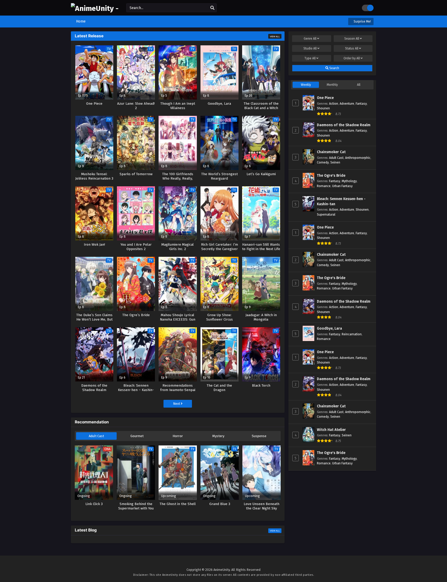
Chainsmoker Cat (331, 152)
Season (351, 38)
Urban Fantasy (342, 186)
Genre (310, 38)
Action (333, 103)
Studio (310, 48)
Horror (178, 436)
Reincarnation (352, 334)
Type (310, 58)
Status (351, 48)
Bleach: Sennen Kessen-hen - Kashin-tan (341, 201)
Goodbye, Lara (329, 328)
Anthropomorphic (357, 158)
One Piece (325, 98)
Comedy (323, 162)
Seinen (335, 162)
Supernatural (326, 214)
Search (334, 68)
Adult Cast (96, 436)
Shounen (323, 108)
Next (177, 404)
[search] (212, 8)
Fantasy (361, 103)
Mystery (218, 436)
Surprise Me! (362, 21)
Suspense (259, 436)
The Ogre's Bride (331, 175)
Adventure (347, 103)
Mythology (349, 181)
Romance (324, 186)
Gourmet (137, 436)
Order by (352, 58)
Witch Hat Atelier (331, 430)
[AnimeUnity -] (94, 8)
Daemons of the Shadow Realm (343, 125)
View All (275, 36)
